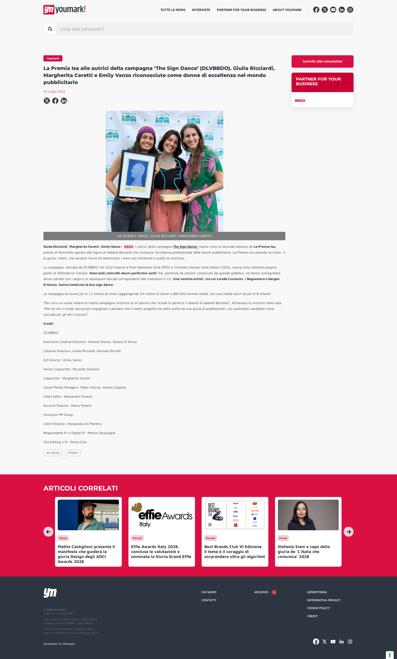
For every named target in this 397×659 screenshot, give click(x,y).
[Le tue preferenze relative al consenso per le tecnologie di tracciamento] (390, 655)
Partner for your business (241, 10)
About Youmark (287, 10)
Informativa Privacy (324, 600)
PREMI (73, 453)
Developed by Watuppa (59, 643)
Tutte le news (172, 10)
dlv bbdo (53, 453)
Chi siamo (209, 592)
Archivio (261, 592)
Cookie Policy (318, 608)
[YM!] (64, 9)
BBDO (300, 100)
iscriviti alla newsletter (323, 61)
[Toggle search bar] (50, 29)
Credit (312, 616)
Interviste (201, 10)
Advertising (317, 592)
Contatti (209, 600)
